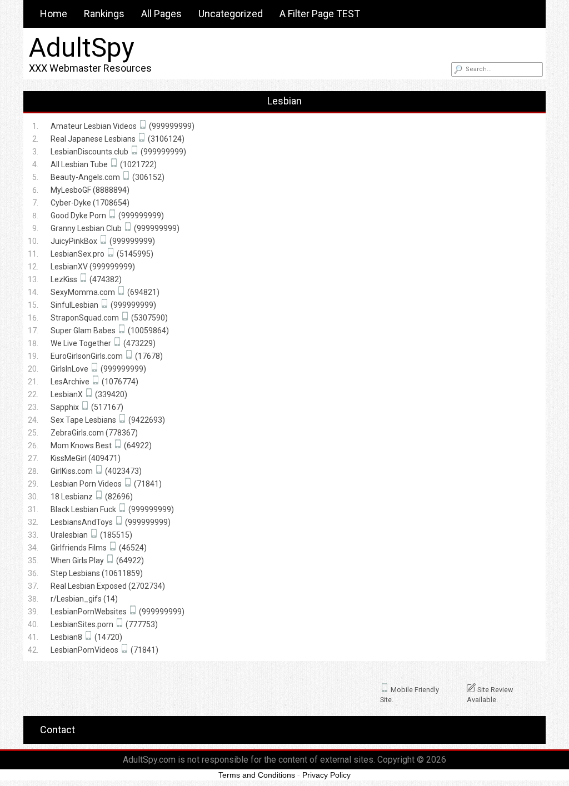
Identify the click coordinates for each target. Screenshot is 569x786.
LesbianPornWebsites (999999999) (117, 611)
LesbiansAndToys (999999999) (111, 522)
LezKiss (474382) (86, 279)
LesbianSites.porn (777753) (104, 624)
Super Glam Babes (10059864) (110, 330)
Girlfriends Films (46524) (99, 547)
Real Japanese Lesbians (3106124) (117, 138)
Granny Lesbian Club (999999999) (115, 228)
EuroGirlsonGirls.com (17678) (107, 356)
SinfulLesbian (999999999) (103, 305)
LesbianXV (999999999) (93, 266)
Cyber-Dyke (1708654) (90, 202)
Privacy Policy (326, 774)
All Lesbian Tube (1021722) (104, 164)
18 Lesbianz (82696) (92, 496)
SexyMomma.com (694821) (105, 292)
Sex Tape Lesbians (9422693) (108, 419)
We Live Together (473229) (103, 343)
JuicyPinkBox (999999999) (103, 241)
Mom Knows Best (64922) (101, 445)
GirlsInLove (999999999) (98, 368)
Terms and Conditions (256, 774)
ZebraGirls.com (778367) (94, 432)
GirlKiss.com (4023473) (96, 471)
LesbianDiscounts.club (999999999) (118, 151)
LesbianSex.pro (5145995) (102, 253)
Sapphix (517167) (87, 407)
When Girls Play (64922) (97, 560)
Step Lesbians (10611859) (97, 573)
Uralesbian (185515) (91, 534)
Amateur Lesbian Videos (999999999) (122, 126)
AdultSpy (81, 47)
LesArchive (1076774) (94, 381)
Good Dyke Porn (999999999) (107, 215)
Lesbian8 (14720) (86, 637)
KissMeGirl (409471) (86, 458)
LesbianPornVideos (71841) (104, 649)
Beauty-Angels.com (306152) (107, 177)
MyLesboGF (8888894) (90, 190)
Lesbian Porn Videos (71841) (106, 483)
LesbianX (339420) (89, 394)
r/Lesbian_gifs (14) (84, 598)
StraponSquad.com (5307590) (109, 317)
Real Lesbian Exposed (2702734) (108, 586)
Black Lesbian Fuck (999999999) (112, 509)
